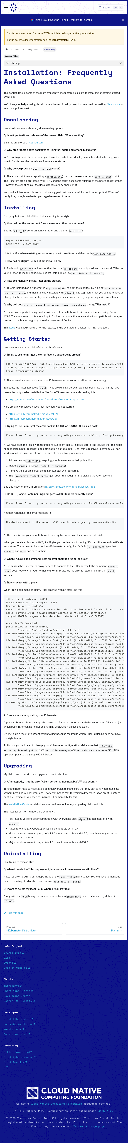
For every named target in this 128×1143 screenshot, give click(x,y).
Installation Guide (19, 804)
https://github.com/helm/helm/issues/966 (33, 418)
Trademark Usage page (89, 1126)
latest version (60, 39)
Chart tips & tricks (18, 991)
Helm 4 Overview (69, 19)
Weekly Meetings (15, 1034)
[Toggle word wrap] (114, 363)
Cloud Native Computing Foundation (56, 1104)
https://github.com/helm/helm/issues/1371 (33, 414)
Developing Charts (17, 996)
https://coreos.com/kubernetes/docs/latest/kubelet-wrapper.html (47, 399)
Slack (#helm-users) (18, 1057)
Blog (7, 958)
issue (12, 327)
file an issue (114, 104)
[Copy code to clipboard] (120, 240)
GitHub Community (16, 1052)
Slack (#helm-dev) (17, 1019)
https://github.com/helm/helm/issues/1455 (70, 486)
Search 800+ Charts (18, 1001)
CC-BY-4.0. (105, 1111)
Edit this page (16, 912)
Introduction (13, 986)
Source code (12, 953)
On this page (13, 63)
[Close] (123, 20)
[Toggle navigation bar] (6, 7)
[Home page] (7, 49)
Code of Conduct (15, 968)
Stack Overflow (14, 1062)
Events (8, 963)
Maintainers (12, 1029)
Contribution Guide (18, 1024)
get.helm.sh (36, 142)
